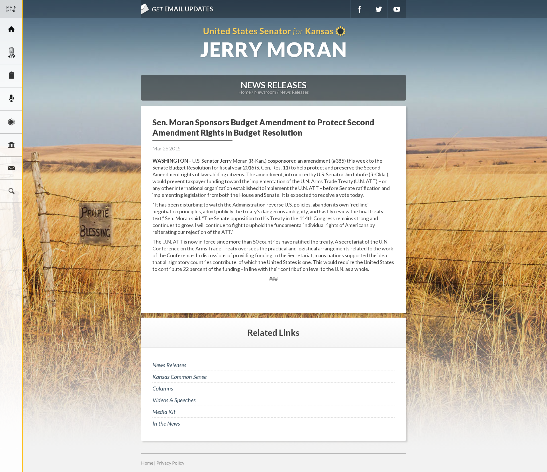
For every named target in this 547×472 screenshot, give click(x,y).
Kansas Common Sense (179, 376)
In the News (166, 423)
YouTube (397, 9)
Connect (11, 168)
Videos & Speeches (174, 400)
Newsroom (11, 98)
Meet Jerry (11, 52)
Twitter (378, 9)
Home (244, 92)
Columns (162, 388)
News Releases (294, 92)
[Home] (11, 29)
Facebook (360, 9)
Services (11, 75)
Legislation (11, 145)
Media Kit (163, 411)
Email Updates (182, 9)
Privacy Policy (170, 462)
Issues (11, 122)
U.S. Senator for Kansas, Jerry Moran (273, 42)
